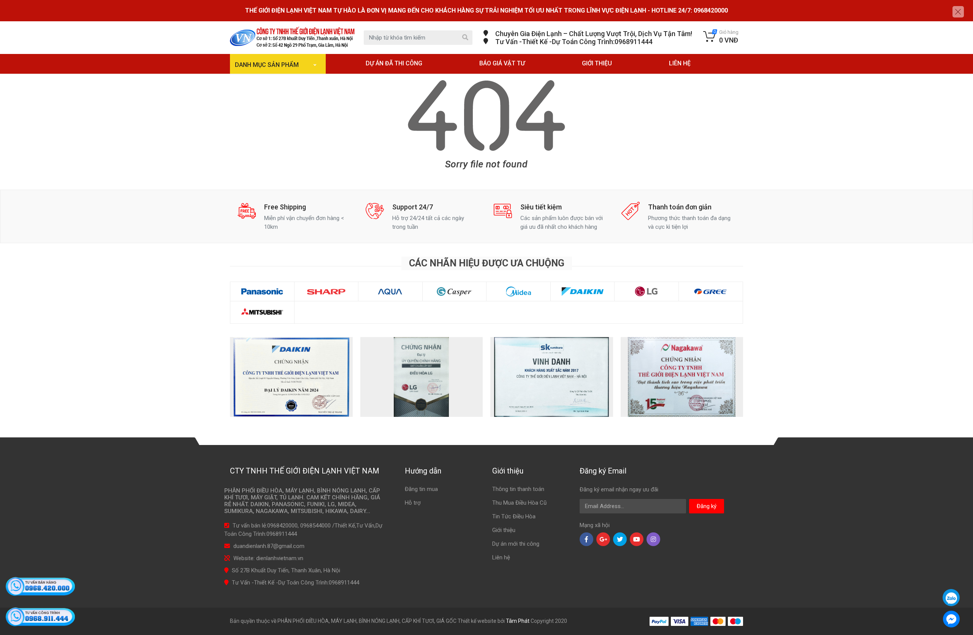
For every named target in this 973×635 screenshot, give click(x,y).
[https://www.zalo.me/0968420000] (951, 597)
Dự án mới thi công (515, 543)
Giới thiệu (503, 530)
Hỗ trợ (413, 502)
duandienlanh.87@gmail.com (268, 546)
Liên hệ (501, 557)
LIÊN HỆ (680, 63)
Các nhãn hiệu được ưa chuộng (486, 263)
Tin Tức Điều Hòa (514, 516)
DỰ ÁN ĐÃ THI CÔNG (394, 63)
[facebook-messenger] (951, 617)
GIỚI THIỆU (597, 63)
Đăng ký (706, 506)
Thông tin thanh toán (518, 489)
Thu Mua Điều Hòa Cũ (519, 502)
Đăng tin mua (421, 489)
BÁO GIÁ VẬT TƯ (502, 63)
